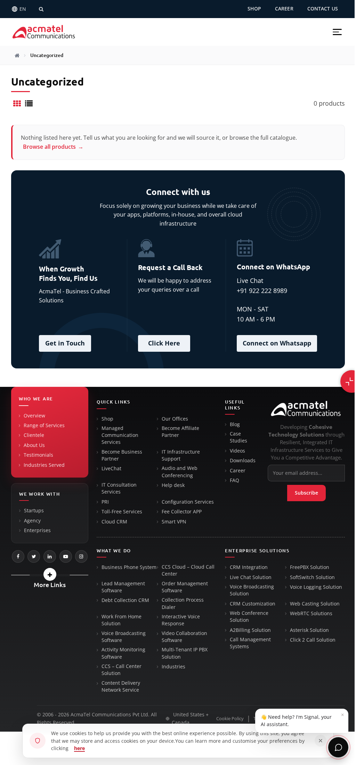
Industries (173, 667)
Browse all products (53, 146)
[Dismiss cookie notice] (320, 741)
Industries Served (44, 465)
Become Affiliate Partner (180, 431)
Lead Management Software (123, 587)
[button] (337, 32)
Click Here (164, 343)
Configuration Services (188, 502)
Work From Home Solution (121, 620)
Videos (237, 451)
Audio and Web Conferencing (179, 471)
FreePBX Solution (309, 567)
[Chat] (338, 747)
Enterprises (37, 530)
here (79, 748)
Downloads (243, 460)
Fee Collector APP (182, 511)
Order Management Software (185, 587)
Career (237, 470)
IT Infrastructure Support (181, 455)
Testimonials (38, 455)
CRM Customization (252, 604)
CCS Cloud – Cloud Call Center (188, 570)
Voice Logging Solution (316, 587)
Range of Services (44, 425)
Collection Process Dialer (183, 603)
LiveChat (111, 468)
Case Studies (238, 437)
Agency (32, 521)
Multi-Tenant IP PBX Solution (185, 653)
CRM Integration (249, 567)
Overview (34, 416)
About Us (34, 445)
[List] (29, 103)
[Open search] (41, 9)
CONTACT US (322, 9)
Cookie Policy (230, 719)
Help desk (173, 485)
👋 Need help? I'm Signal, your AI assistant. (302, 719)
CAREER (284, 9)
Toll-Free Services (122, 511)
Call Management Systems (250, 643)
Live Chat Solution (251, 577)
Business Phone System (129, 567)
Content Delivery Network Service (121, 686)
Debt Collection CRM (125, 600)
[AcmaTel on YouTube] (65, 556)
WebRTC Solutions (311, 613)
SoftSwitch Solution (312, 577)
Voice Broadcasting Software (124, 636)
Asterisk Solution (309, 630)
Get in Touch (65, 343)
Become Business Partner (122, 455)
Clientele (34, 435)
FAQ (234, 480)
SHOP (254, 9)
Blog (235, 424)
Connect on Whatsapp (277, 343)
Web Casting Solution (315, 604)
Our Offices (175, 419)
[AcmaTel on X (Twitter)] (33, 556)
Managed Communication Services (120, 435)
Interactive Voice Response (181, 620)
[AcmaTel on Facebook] (18, 556)
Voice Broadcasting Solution (252, 590)
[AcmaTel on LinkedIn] (49, 556)
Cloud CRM (114, 522)
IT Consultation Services (119, 488)
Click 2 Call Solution (312, 640)
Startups (34, 510)
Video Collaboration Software (184, 636)
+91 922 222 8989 (262, 290)
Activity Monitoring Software (123, 653)
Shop (107, 419)
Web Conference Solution (249, 616)
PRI (105, 502)
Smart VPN (174, 522)
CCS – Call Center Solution (121, 669)
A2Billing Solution (250, 630)
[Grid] (17, 103)
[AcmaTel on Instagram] (81, 556)
